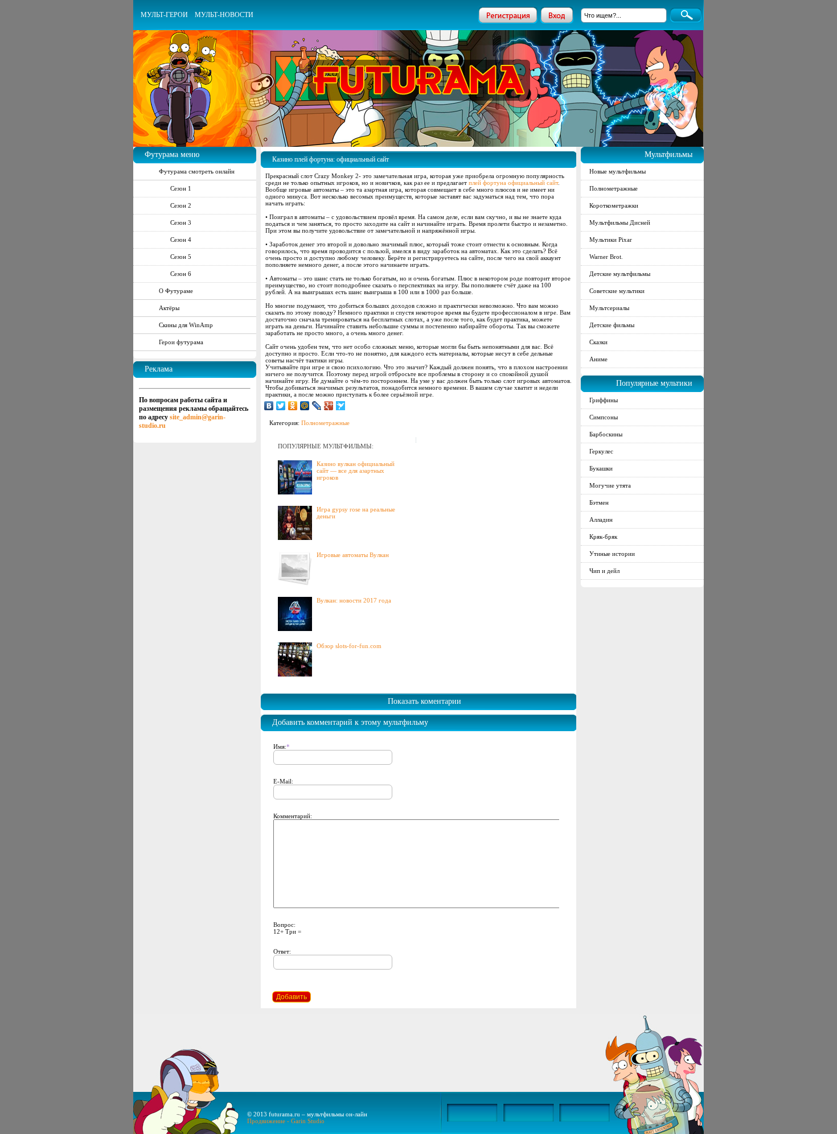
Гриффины (603, 400)
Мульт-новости (224, 15)
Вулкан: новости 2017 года (354, 600)
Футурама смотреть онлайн (197, 171)
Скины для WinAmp (186, 324)
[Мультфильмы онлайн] (419, 65)
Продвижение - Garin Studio (286, 1120)
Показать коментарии (424, 701)
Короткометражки (613, 205)
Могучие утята (610, 485)
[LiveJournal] (317, 405)
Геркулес (601, 451)
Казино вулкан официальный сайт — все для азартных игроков (356, 470)
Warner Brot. (606, 256)
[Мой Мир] (305, 405)
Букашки (601, 468)
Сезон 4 (180, 239)
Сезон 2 (180, 205)
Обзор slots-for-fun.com (349, 645)
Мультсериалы (609, 307)
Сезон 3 (180, 222)
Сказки (598, 342)
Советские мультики (617, 290)
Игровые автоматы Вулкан (353, 554)
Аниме (598, 359)
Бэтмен (599, 502)
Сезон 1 (180, 188)
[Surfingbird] (341, 405)
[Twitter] (281, 405)
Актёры (169, 307)
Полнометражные (325, 422)
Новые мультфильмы (617, 171)
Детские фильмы (611, 324)
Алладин (601, 519)
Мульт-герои (164, 15)
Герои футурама (181, 342)
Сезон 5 (180, 256)
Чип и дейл (604, 570)
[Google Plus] (329, 405)
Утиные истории (612, 553)
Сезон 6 (180, 273)
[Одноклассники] (293, 405)
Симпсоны (603, 417)
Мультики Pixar (610, 239)
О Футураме (176, 290)
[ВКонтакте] (269, 405)
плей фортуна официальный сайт (513, 182)
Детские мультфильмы (619, 273)
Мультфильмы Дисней (619, 222)
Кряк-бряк (603, 536)
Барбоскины (605, 434)
